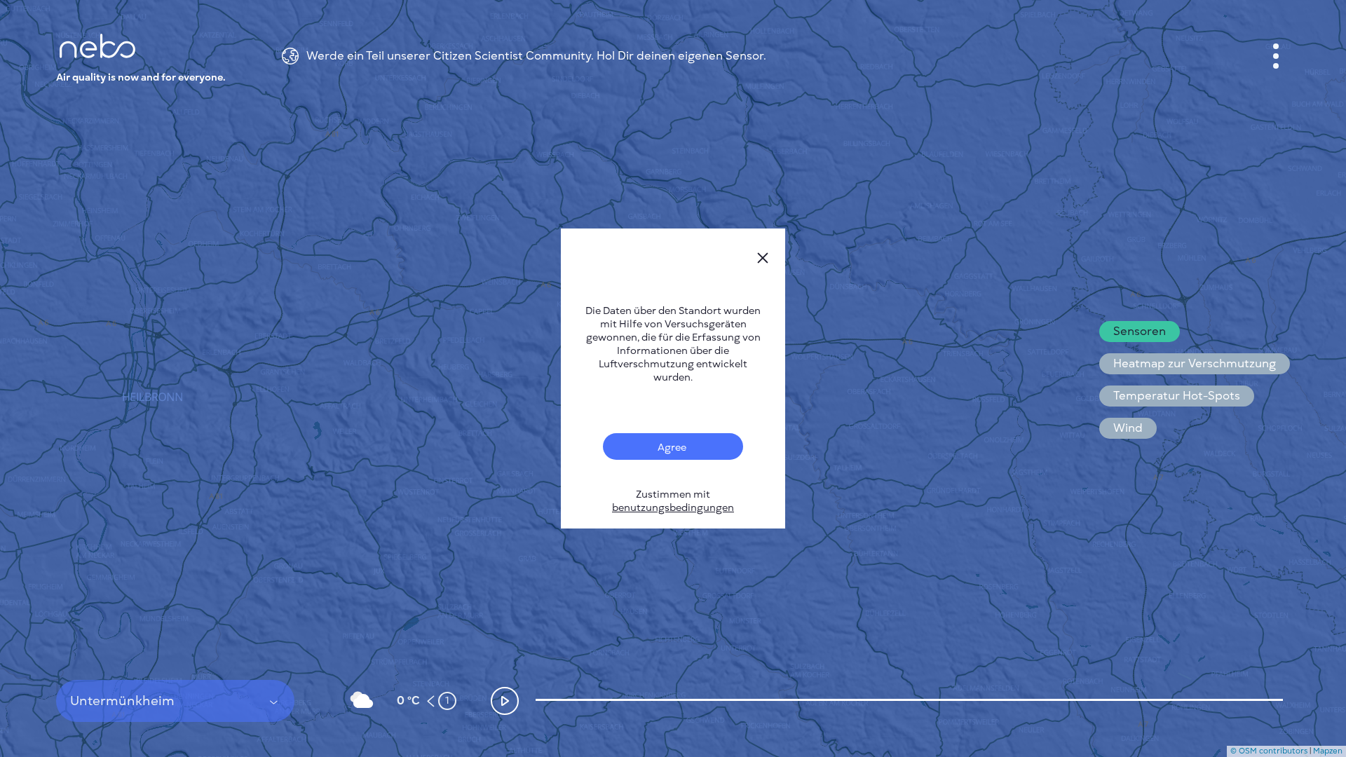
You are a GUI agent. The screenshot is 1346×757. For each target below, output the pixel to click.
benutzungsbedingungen (673, 507)
